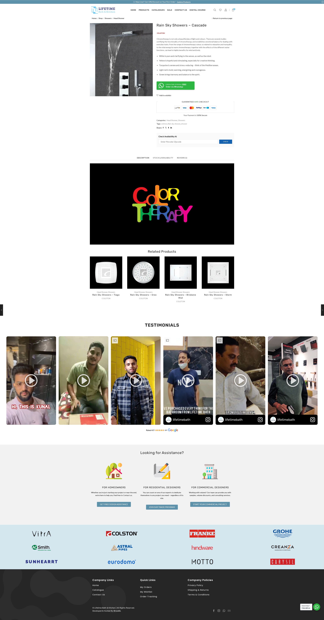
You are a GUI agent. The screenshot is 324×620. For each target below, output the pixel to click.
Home (133, 10)
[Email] (229, 610)
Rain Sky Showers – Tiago (106, 295)
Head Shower (119, 18)
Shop (101, 18)
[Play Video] (31, 424)
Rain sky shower (174, 124)
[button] (31, 380)
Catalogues (158, 10)
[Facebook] (214, 610)
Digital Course (198, 10)
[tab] (143, 157)
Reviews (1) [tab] (182, 158)
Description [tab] (143, 158)
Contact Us (181, 10)
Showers (108, 18)
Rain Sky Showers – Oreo (143, 295)
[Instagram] (219, 610)
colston (164, 124)
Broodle (117, 611)
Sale (169, 10)
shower (184, 124)
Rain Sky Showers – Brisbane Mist (180, 296)
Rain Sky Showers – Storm (218, 295)
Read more (108, 273)
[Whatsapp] (224, 610)
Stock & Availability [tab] (163, 158)
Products (144, 10)
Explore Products (184, 2)
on (166, 430)
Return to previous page (222, 18)
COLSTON (106, 298)
